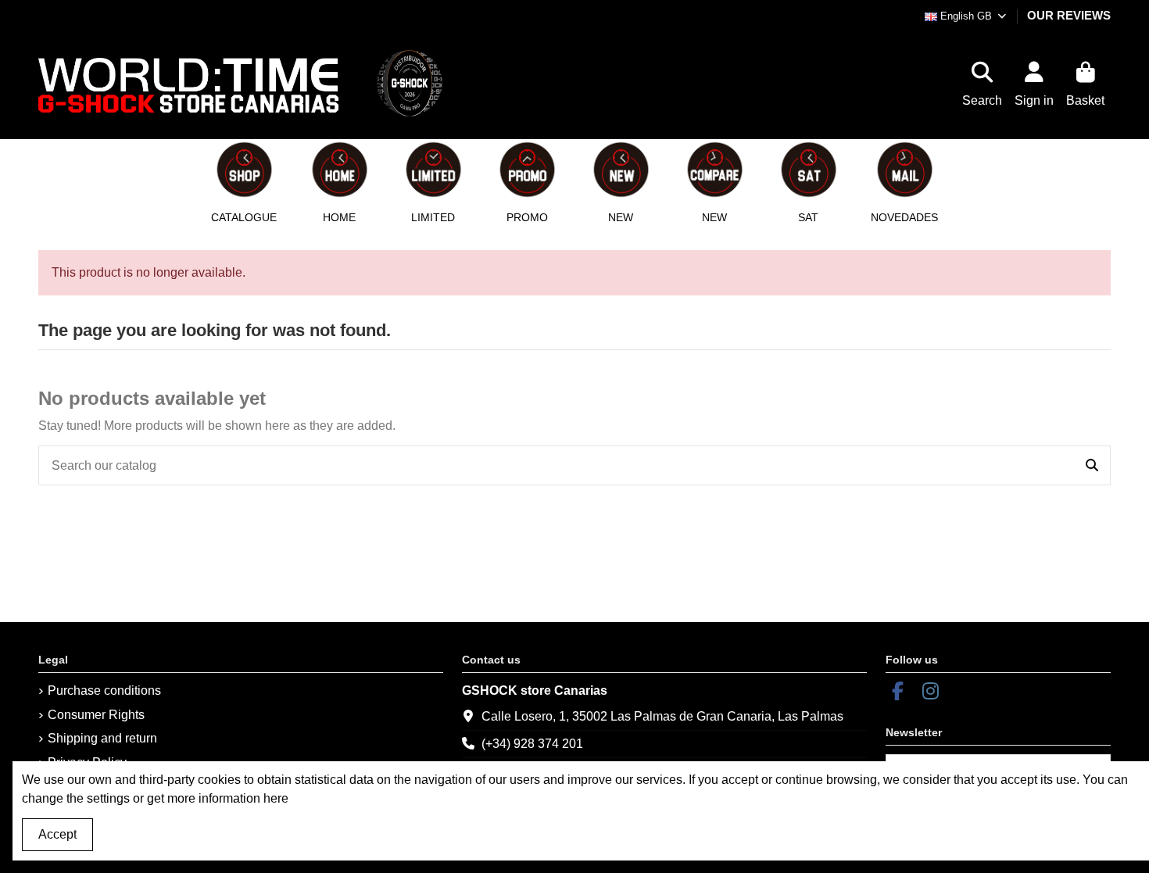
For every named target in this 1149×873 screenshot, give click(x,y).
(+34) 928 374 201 (532, 743)
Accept (57, 834)
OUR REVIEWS (1069, 15)
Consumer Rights (96, 714)
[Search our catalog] (1092, 465)
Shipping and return (102, 738)
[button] (339, 181)
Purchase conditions (104, 690)
